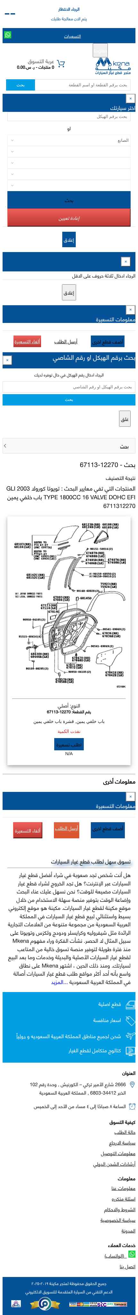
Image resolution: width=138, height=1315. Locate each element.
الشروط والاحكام (119, 1208)
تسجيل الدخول (42, 50)
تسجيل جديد (71, 50)
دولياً (21, 1036)
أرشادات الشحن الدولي (114, 1163)
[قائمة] (13, 14)
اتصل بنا (127, 1266)
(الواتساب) (116, 1255)
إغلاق (69, 239)
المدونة (128, 1230)
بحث (20, 85)
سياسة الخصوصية (117, 1219)
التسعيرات (72, 36)
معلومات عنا (123, 1187)
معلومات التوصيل (118, 1152)
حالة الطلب (125, 1131)
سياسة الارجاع (122, 1142)
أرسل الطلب (66, 341)
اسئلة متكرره (123, 1198)
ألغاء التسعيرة (27, 341)
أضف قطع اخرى (107, 341)
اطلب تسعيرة (69, 744)
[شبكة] (7, 14)
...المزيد (59, 981)
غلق (125, 418)
